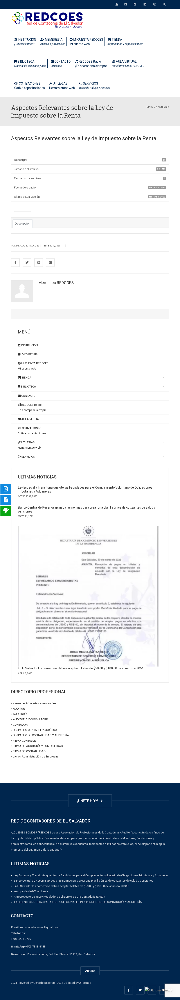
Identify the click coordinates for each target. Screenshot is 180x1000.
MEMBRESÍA (52, 41)
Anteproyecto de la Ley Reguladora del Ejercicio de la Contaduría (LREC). (59, 896)
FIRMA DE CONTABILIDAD (29, 751)
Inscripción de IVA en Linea (31, 891)
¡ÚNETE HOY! (88, 801)
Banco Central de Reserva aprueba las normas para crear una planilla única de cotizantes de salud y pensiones (83, 880)
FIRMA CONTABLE (24, 740)
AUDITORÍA (20, 714)
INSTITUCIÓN (25, 41)
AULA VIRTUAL (128, 63)
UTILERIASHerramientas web (62, 86)
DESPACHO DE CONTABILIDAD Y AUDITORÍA (41, 735)
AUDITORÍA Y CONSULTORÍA (31, 719)
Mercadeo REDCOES (56, 282)
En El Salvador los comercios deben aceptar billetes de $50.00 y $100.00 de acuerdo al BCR (80, 668)
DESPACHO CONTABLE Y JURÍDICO (35, 730)
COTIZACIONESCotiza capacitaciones (29, 86)
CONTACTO (61, 63)
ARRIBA (90, 970)
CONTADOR (20, 724)
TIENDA (125, 41)
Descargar (22, 209)
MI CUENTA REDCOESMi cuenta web (86, 42)
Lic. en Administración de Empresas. (36, 756)
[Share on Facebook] (15, 262)
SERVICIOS (94, 85)
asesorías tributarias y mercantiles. (35, 703)
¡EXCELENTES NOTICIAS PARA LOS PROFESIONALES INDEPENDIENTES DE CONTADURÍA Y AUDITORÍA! (78, 902)
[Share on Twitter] (27, 262)
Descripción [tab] (22, 223)
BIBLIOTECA (30, 63)
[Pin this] (38, 262)
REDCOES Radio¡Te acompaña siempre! (91, 64)
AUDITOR (19, 708)
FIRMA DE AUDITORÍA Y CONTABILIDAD (38, 746)
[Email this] (50, 262)
